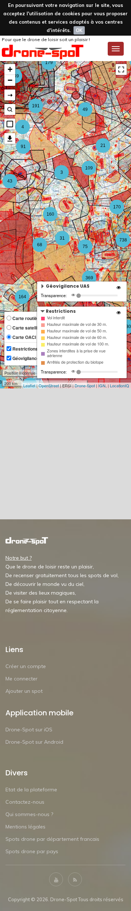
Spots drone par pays (31, 851)
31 (62, 238)
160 (50, 214)
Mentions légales (25, 826)
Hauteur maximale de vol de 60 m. (77, 337)
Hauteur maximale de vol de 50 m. (77, 330)
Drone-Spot (85, 385)
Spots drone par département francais (52, 839)
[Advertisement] (65, 453)
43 (9, 181)
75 (85, 246)
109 (89, 168)
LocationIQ (119, 385)
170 (117, 206)
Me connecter (21, 678)
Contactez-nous (24, 802)
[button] (9, 124)
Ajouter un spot (24, 691)
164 (22, 296)
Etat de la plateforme (31, 789)
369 (89, 277)
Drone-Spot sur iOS (28, 729)
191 (36, 105)
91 (23, 146)
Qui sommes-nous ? (29, 814)
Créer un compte (25, 666)
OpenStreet (49, 385)
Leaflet (29, 385)
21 (103, 145)
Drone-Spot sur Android (34, 742)
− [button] (10, 80)
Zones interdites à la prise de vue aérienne (76, 353)
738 (123, 240)
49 (85, 109)
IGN (102, 385)
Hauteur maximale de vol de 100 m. (78, 343)
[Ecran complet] (121, 69)
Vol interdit (56, 317)
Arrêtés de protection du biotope (75, 362)
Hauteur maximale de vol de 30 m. (77, 324)
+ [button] (10, 69)
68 (39, 244)
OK (79, 30)
